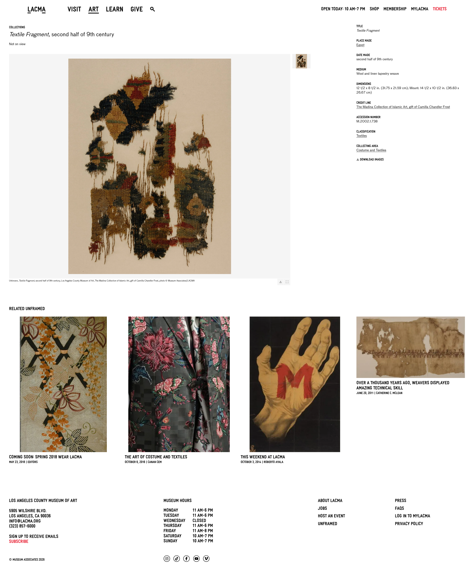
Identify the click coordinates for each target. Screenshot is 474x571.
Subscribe (18, 542)
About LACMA (330, 501)
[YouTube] (196, 558)
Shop (374, 9)
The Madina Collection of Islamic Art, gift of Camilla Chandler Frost (403, 107)
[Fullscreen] (287, 282)
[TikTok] (176, 558)
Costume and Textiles (371, 150)
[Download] (280, 282)
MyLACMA (419, 9)
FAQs (399, 509)
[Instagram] (166, 558)
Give (137, 10)
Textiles (361, 136)
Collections (17, 27)
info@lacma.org (25, 521)
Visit (74, 10)
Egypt (360, 45)
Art (94, 10)
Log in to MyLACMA (412, 516)
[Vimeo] (206, 558)
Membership (394, 9)
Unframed (327, 524)
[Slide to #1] (301, 61)
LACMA (36, 10)
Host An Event (331, 516)
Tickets (440, 9)
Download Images (372, 160)
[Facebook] (186, 558)
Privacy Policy (409, 524)
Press (400, 501)
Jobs (322, 509)
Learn (114, 10)
